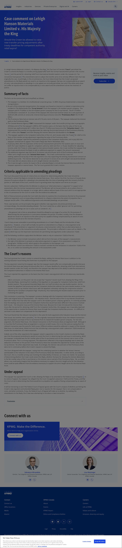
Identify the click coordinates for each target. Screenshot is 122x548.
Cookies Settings (87, 541)
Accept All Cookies (99, 541)
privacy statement (42, 546)
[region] (61, 541)
